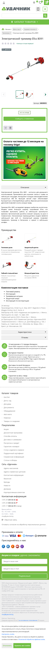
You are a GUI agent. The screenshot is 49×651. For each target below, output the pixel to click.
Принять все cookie (22, 645)
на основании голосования (28, 620)
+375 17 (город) (11, 506)
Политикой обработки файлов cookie (31, 639)
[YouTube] (17, 546)
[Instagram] (22, 546)
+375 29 (9, 500)
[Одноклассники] (12, 546)
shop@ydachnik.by (7, 614)
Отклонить (7, 645)
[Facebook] (3, 546)
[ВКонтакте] (8, 546)
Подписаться (24, 576)
